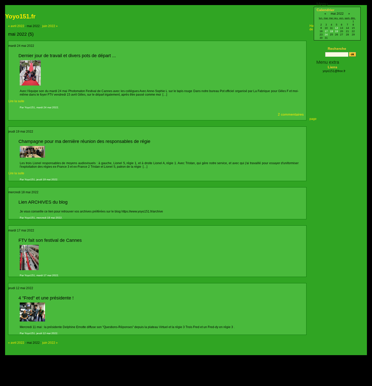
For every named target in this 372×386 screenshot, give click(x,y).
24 (326, 34)
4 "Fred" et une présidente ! (46, 298)
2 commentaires (291, 114)
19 (336, 31)
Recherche (337, 49)
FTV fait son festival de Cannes (50, 240)
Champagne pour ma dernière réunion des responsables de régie (84, 141)
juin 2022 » (50, 26)
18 (331, 31)
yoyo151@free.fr (334, 71)
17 (326, 31)
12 (336, 28)
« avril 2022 (16, 26)
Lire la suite (16, 101)
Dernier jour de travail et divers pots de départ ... (67, 55)
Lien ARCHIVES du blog (43, 202)
